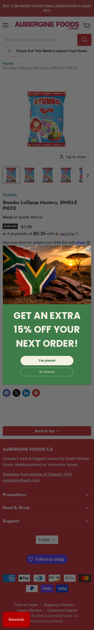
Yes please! (46, 361)
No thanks (47, 372)
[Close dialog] (88, 248)
